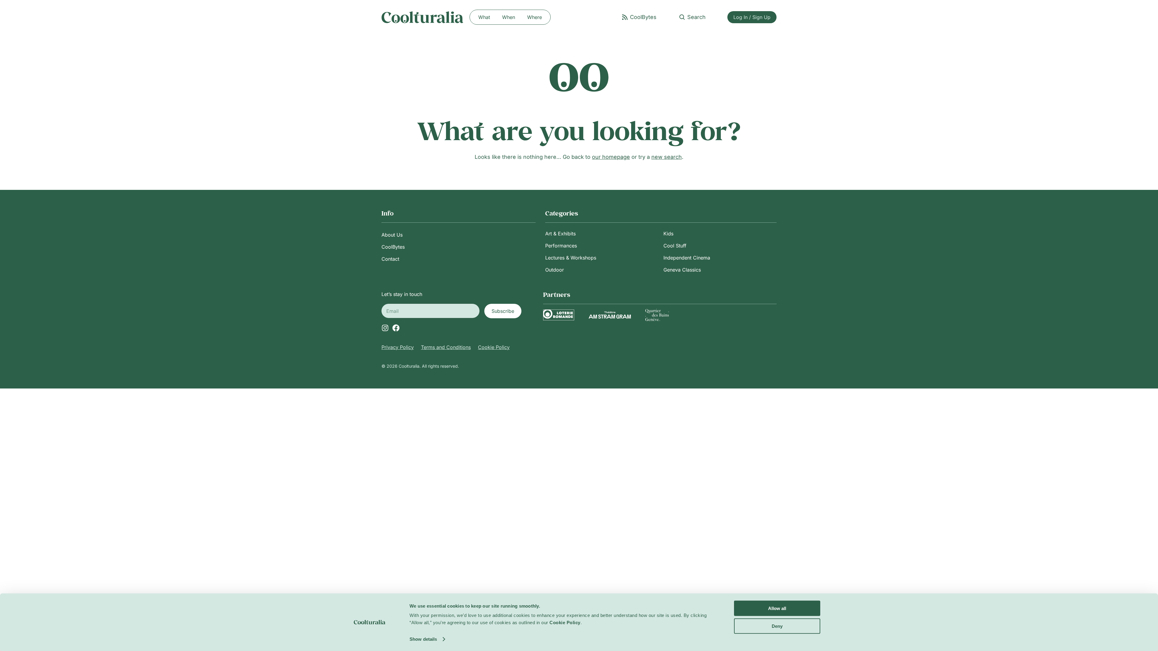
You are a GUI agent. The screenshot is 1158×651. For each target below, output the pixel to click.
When (508, 17)
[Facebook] (396, 328)
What (484, 17)
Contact (390, 259)
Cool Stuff (674, 246)
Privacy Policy (397, 347)
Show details (423, 639)
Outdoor (554, 270)
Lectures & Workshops (570, 258)
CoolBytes (393, 247)
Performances (561, 246)
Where (534, 17)
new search (666, 157)
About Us (392, 235)
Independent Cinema (686, 258)
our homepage (611, 157)
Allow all (777, 608)
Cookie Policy (494, 347)
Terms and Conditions (446, 347)
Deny (777, 625)
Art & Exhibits (560, 234)
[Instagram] (385, 328)
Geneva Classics (682, 270)
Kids (668, 234)
